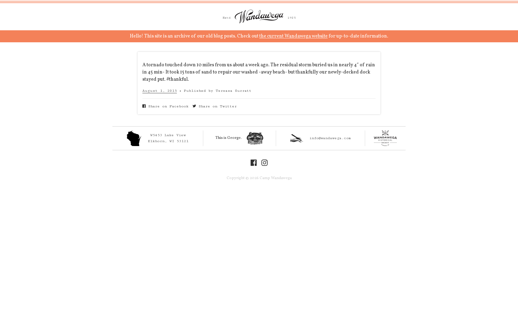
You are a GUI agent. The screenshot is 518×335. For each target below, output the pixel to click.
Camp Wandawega (259, 16)
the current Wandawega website (293, 36)
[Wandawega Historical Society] (385, 138)
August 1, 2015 (159, 90)
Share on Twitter (216, 106)
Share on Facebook (167, 106)
